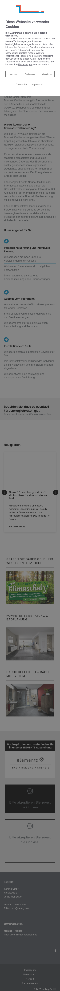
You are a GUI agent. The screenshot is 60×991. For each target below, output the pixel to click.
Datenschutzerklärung (38, 61)
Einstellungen (30, 74)
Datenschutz (22, 84)
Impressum (37, 84)
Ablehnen (13, 74)
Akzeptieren (47, 74)
